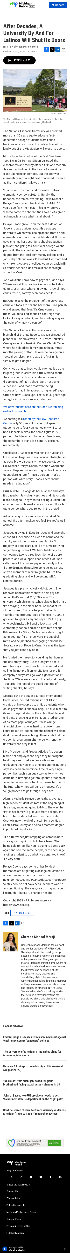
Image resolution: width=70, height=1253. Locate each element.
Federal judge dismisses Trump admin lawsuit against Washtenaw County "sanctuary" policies (34, 1038)
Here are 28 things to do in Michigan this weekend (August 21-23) (33, 1068)
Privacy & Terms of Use (18, 1226)
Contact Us (12, 1191)
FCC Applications (15, 1233)
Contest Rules (14, 1219)
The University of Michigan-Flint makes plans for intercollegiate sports (32, 1053)
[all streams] (65, 1249)
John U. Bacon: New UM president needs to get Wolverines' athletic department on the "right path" (33, 1097)
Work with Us (13, 1198)
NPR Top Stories (22, 913)
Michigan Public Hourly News (21, 1212)
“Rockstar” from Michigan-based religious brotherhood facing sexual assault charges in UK (31, 1082)
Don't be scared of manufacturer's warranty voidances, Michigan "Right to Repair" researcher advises (34, 1111)
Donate (59, 4)
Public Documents (16, 1205)
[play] (5, 1249)
